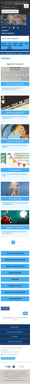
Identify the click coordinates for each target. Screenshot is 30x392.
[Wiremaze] (21, 366)
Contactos (5, 30)
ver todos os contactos (8, 358)
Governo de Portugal (9, 372)
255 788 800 (6, 350)
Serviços (20, 53)
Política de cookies (19, 4)
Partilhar (6, 308)
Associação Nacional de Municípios (12, 376)
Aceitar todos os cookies (10, 11)
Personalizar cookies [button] (9, 7)
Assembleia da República (18, 374)
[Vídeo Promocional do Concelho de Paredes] (13, 18)
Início (2, 53)
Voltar (25, 313)
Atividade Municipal (11, 53)
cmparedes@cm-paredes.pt (10, 354)
